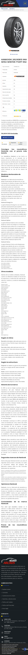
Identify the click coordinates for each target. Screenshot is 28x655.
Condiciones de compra (8, 596)
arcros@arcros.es (8, 638)
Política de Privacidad (8, 605)
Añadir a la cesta (8, 137)
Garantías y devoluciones (9, 599)
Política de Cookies (7, 602)
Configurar (22, 649)
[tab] (5, 143)
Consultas (5, 593)
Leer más (9, 653)
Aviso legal (5, 609)
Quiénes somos (6, 589)
